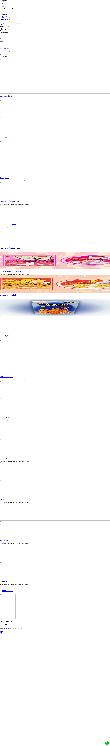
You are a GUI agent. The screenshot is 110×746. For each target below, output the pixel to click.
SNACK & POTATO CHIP (7, 591)
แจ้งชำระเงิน (6, 19)
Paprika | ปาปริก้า (5, 581)
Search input (2, 23)
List (0, 54)
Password (2, 34)
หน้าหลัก (5, 15)
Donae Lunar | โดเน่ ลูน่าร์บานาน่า (10, 248)
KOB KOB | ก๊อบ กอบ (6, 377)
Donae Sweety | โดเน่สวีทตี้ (8, 295)
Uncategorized (5, 592)
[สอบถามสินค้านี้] (107, 743)
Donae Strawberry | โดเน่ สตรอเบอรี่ (10, 271)
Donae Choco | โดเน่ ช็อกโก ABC (10, 201)
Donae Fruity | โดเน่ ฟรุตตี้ (8, 224)
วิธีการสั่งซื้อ (4, 3)
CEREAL (4, 589)
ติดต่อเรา (4, 6)
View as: (1, 52)
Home (1, 42)
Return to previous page (4, 48)
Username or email (4, 32)
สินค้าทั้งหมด (6, 17)
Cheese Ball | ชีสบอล (6, 96)
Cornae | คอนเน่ (4, 137)
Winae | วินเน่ (4, 499)
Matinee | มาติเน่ (5, 418)
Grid (1, 53)
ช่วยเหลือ (4, 5)
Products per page (3, 56)
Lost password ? (3, 36)
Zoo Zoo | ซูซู (4, 540)
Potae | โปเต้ (3, 458)
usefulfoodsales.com (9, 628)
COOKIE (4, 590)
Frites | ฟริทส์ (4, 336)
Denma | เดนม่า (4, 178)
